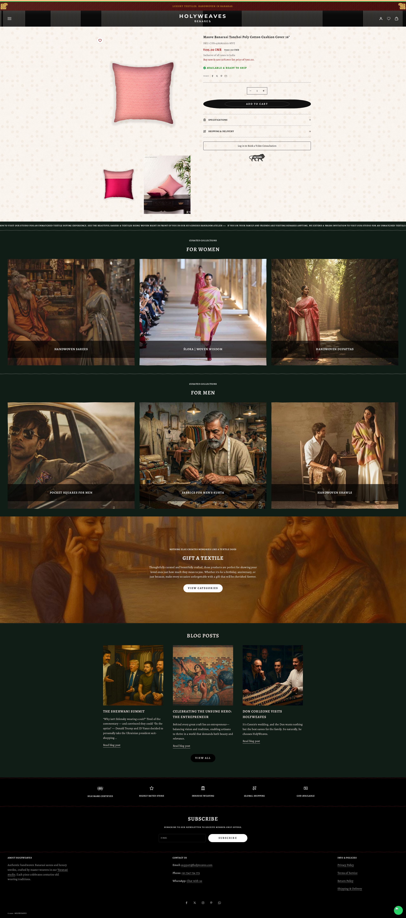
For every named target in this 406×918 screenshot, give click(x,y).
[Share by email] (226, 76)
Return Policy (345, 881)
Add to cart (257, 104)
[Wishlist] (389, 18)
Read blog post (112, 745)
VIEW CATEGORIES (203, 588)
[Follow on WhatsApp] (219, 902)
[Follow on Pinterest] (211, 902)
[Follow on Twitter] (194, 902)
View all (203, 758)
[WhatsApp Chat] (398, 910)
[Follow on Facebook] (186, 902)
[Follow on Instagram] (203, 902)
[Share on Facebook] (212, 76)
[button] (100, 40)
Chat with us (194, 881)
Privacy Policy (345, 865)
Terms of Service (347, 873)
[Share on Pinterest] (221, 76)
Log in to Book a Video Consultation (257, 146)
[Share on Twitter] (217, 76)
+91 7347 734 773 (190, 873)
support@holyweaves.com (196, 865)
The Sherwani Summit (124, 711)
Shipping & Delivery (349, 889)
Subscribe (228, 838)
